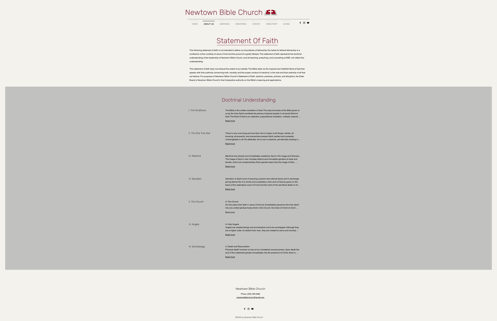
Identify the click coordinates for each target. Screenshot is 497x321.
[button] (256, 23)
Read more (230, 120)
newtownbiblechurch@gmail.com (250, 297)
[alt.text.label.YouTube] (308, 22)
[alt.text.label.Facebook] (300, 22)
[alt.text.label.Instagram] (304, 22)
